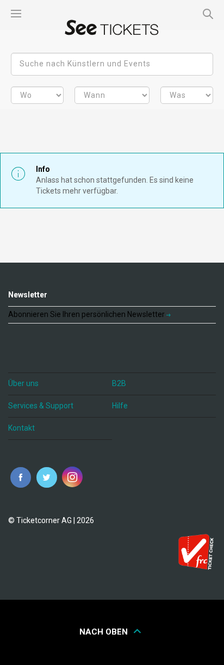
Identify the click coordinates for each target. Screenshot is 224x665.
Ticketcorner (112, 27)
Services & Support (40, 405)
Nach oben (104, 632)
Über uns (23, 383)
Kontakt (21, 428)
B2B (119, 383)
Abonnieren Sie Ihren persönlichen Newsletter (87, 314)
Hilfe (120, 405)
